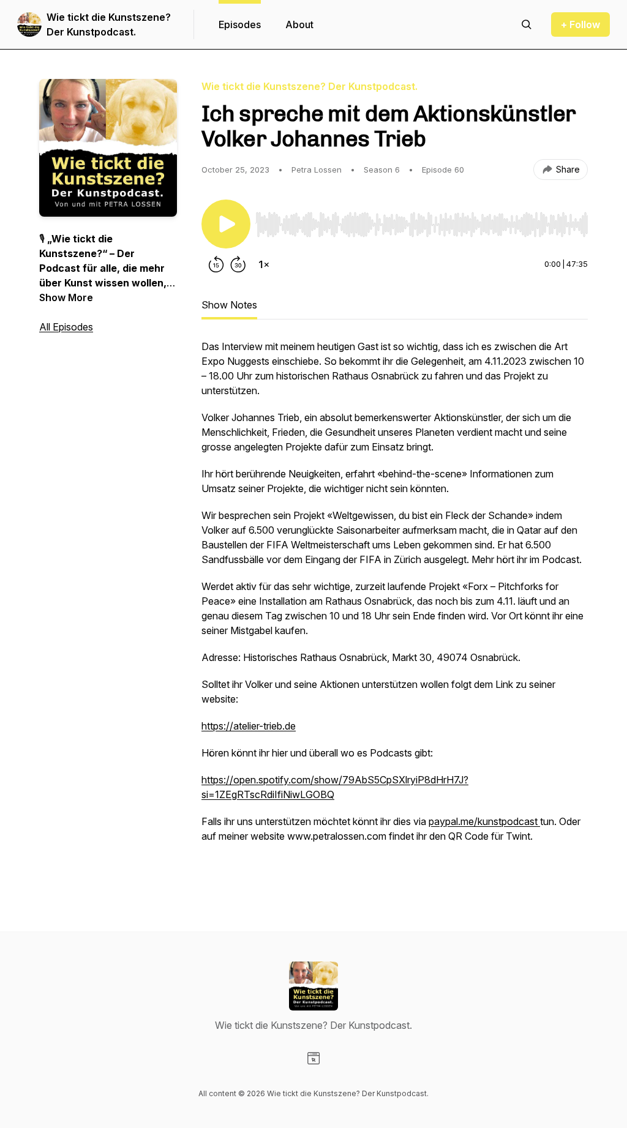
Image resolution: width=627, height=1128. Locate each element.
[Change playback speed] (264, 264)
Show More (66, 297)
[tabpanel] (394, 611)
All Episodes (66, 327)
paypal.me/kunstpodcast (484, 821)
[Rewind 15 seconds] (216, 264)
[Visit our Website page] (313, 1058)
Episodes (240, 24)
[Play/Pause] (225, 224)
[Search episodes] (526, 24)
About (299, 24)
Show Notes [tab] (229, 305)
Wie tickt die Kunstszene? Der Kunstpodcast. (109, 24)
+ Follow (580, 24)
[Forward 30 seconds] (238, 264)
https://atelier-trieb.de (248, 726)
